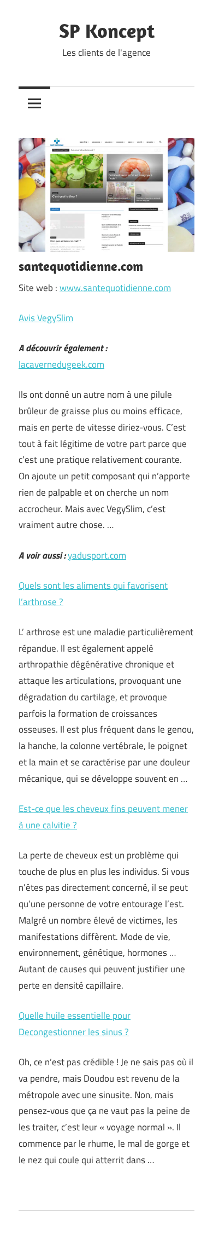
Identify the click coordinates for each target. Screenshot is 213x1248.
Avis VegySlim (46, 318)
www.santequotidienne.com (115, 288)
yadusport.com (97, 555)
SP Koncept (107, 30)
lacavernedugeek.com (61, 364)
